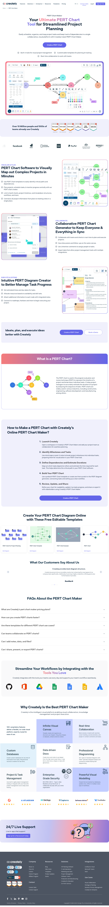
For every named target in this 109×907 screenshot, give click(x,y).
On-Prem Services (66, 883)
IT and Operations (66, 869)
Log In (92, 4)
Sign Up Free (100, 4)
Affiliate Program (33, 876)
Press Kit (31, 869)
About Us (31, 867)
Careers (31, 871)
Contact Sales (84, 4)
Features (22, 4)
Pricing (64, 4)
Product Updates (49, 874)
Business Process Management (93, 887)
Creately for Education (67, 881)
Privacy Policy (21, 903)
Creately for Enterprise (91, 890)
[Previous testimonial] (8, 572)
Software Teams (65, 876)
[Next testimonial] (101, 572)
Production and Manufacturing (69, 879)
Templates (56, 4)
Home (4, 8)
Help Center (48, 869)
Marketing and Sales (66, 871)
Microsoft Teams (89, 869)
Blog (46, 867)
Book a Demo (93, 332)
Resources (48, 4)
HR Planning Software (67, 867)
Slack (86, 871)
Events (47, 876)
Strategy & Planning (90, 885)
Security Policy (31, 903)
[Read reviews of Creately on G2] (17, 877)
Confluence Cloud (90, 867)
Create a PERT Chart (54, 45)
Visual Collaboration (90, 882)
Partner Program (33, 874)
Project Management (67, 874)
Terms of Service (11, 903)
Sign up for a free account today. (18, 836)
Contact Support (33, 890)
